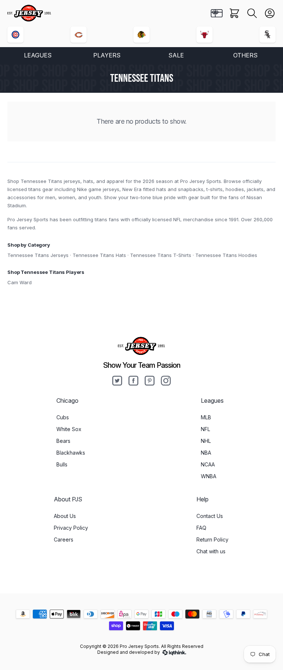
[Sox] (267, 35)
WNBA (208, 476)
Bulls (61, 464)
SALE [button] (176, 55)
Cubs (62, 417)
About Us (65, 516)
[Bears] (78, 35)
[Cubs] (15, 35)
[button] (252, 13)
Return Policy (212, 539)
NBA (206, 452)
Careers (63, 539)
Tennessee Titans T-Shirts (160, 255)
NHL (206, 441)
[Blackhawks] (141, 35)
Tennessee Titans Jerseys (38, 255)
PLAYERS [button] (106, 55)
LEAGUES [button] (38, 55)
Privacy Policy (71, 528)
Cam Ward (19, 282)
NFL (205, 429)
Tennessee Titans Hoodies (226, 255)
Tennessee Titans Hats (99, 255)
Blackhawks (70, 452)
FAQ (201, 528)
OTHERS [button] (245, 55)
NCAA (208, 464)
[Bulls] (204, 35)
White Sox (68, 429)
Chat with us (211, 551)
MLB (206, 417)
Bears (63, 441)
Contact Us (209, 516)
